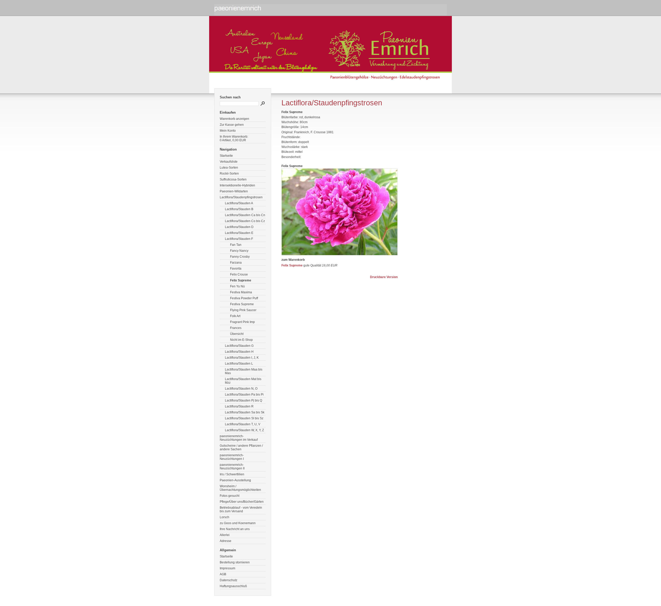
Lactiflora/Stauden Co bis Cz (245, 221)
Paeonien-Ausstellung (235, 480)
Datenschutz (228, 580)
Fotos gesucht (229, 496)
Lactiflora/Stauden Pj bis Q (243, 400)
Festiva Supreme (242, 304)
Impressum (227, 568)
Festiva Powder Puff (244, 298)
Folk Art (235, 316)
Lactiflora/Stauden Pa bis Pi (244, 394)
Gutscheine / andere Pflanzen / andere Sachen (241, 447)
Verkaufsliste (229, 161)
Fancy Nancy (239, 251)
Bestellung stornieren (235, 562)
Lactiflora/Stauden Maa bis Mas (243, 371)
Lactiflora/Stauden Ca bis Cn (245, 215)
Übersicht (236, 334)
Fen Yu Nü (237, 286)
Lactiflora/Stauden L (239, 363)
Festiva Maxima (241, 292)
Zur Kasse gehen (232, 125)
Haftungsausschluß (233, 586)
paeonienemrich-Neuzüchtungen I (232, 457)
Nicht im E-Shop (241, 340)
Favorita (235, 268)
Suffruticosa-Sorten (233, 179)
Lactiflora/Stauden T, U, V (242, 424)
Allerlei (225, 535)
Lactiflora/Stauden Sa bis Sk (244, 412)
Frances (235, 328)
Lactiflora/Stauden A (239, 203)
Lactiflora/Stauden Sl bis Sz (244, 418)
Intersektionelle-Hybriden (237, 185)
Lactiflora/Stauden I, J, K (242, 357)
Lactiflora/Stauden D (239, 227)
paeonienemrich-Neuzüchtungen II (232, 466)
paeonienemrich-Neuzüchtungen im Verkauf (239, 438)
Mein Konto (228, 130)
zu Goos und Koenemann (238, 523)
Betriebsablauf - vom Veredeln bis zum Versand (241, 509)
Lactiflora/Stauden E (239, 233)
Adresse (225, 541)
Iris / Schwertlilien (232, 474)
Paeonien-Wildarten (234, 191)
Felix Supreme (240, 280)
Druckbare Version (384, 277)
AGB (223, 574)
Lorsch (224, 517)
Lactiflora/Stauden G (239, 346)
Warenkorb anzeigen (234, 119)
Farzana (236, 262)
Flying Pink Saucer (243, 310)
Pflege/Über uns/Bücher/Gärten (242, 501)
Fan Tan (235, 245)
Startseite (226, 156)
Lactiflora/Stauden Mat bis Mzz (243, 380)
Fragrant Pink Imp (242, 322)
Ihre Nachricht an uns (235, 529)
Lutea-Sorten (229, 167)
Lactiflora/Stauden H (239, 351)
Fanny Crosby (240, 256)
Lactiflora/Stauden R (239, 406)
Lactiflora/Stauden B (239, 209)
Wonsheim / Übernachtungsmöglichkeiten (240, 488)
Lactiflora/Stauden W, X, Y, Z (244, 430)
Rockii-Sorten (229, 173)
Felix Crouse (239, 274)
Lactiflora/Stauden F (239, 239)
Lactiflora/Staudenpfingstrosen (241, 197)
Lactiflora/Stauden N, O (241, 388)
